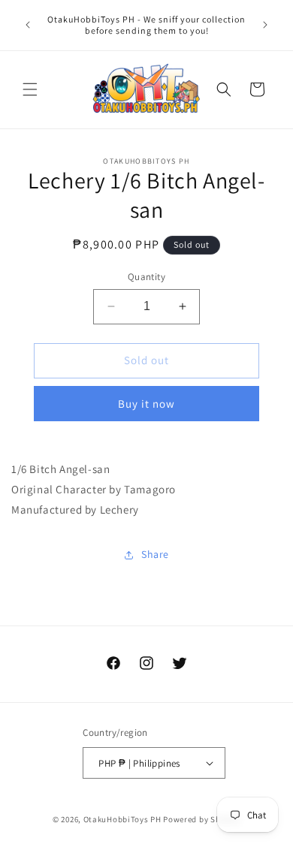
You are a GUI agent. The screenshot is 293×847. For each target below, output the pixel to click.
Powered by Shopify (201, 819)
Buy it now (146, 403)
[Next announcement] (265, 24)
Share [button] (155, 554)
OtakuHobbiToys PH (122, 819)
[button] (30, 89)
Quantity (146, 276)
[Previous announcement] (27, 24)
